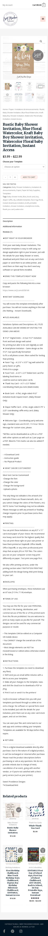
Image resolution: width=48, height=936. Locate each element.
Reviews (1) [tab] (7, 231)
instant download (9, 203)
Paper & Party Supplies (31, 190)
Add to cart (29, 177)
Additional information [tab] (12, 226)
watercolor (19, 209)
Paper (11, 109)
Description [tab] (8, 221)
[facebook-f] (6, 931)
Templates (7, 193)
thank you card (8, 209)
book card (31, 196)
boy (37, 196)
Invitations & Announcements (26, 109)
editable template (23, 200)
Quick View (12, 818)
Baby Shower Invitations (21, 187)
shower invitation (17, 206)
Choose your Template (12, 161)
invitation (20, 203)
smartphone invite (32, 206)
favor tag (34, 200)
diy (14, 200)
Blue (24, 196)
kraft (27, 203)
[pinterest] (15, 931)
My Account (8, 5)
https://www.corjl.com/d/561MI (16, 290)
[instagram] (21, 931)
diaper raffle (8, 200)
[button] (41, 41)
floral (41, 200)
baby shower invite (14, 196)
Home (5, 109)
